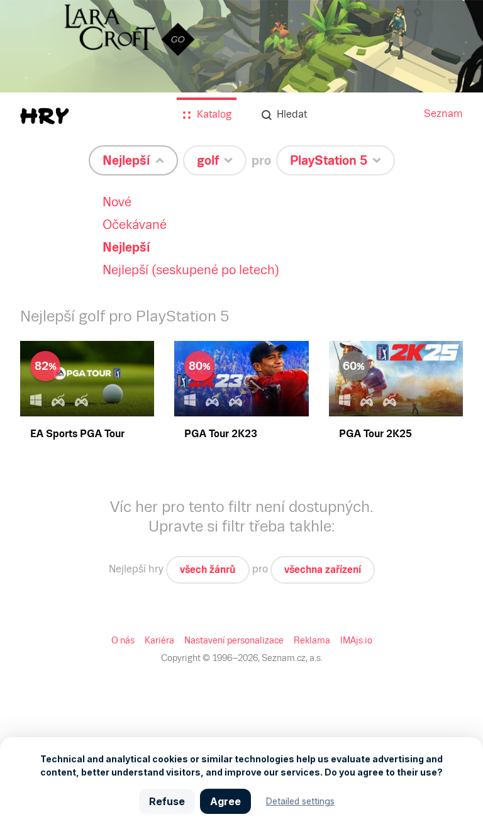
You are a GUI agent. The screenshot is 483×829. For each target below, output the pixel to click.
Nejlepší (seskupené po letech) (191, 270)
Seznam (443, 114)
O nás (123, 640)
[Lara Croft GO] (241, 76)
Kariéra (159, 640)
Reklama (312, 640)
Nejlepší (126, 247)
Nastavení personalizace (234, 640)
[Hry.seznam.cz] (44, 116)
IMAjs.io (356, 640)
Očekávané (135, 224)
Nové (117, 202)
